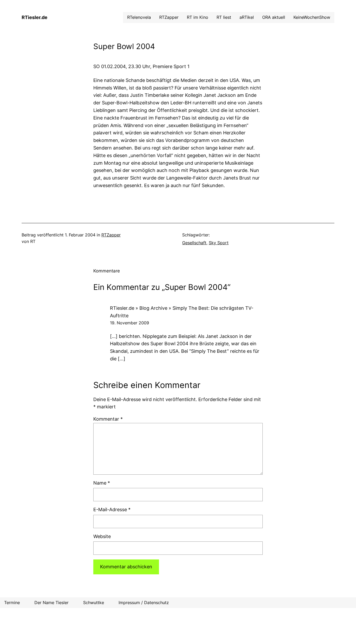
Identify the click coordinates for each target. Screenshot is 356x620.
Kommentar (108, 419)
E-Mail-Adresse (112, 509)
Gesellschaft (194, 242)
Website (102, 536)
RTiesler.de (34, 17)
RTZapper (111, 234)
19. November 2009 (129, 322)
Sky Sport (219, 242)
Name (101, 483)
